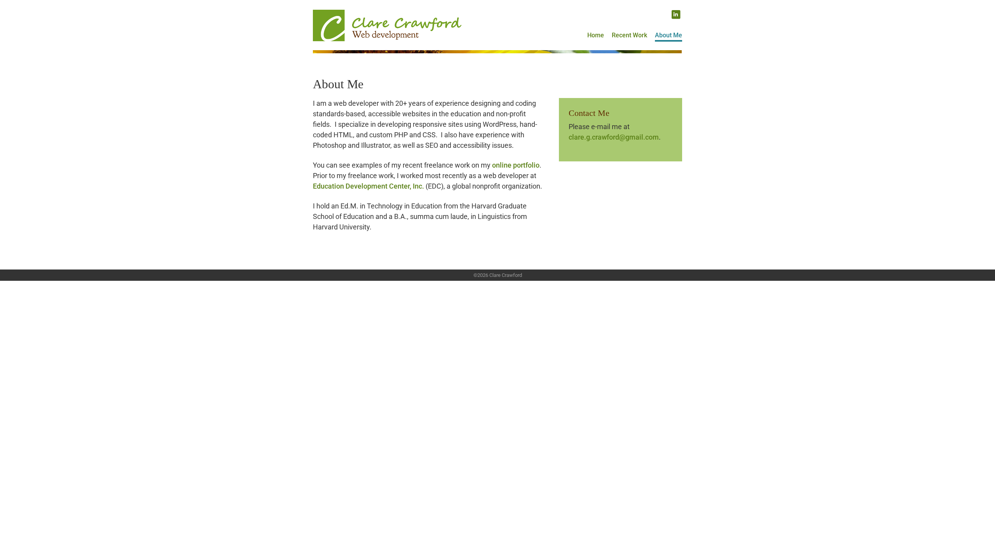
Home (595, 35)
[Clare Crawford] (388, 21)
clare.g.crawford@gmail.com (614, 137)
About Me (668, 35)
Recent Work (629, 35)
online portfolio (515, 165)
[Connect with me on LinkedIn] (676, 14)
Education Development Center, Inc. (368, 186)
